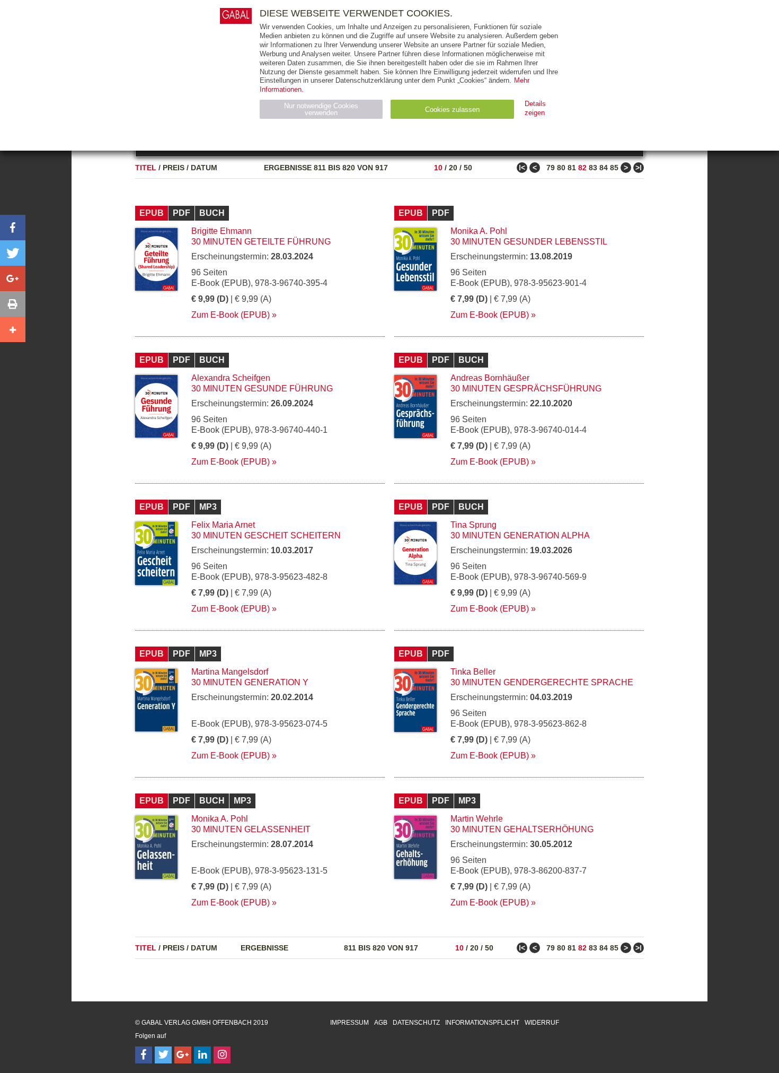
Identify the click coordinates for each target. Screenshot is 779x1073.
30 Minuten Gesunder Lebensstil (528, 241)
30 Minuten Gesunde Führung (262, 388)
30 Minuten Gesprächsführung (525, 388)
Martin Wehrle (476, 818)
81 (572, 167)
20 (453, 167)
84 (603, 167)
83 (593, 167)
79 (550, 167)
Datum (204, 167)
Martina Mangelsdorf (229, 671)
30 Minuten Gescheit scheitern (266, 535)
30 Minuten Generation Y (249, 682)
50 (468, 167)
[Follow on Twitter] (163, 1054)
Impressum (349, 1022)
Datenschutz (416, 1022)
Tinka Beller (472, 671)
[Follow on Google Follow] (182, 1054)
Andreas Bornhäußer (489, 377)
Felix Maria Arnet (223, 524)
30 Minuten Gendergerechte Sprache (541, 682)
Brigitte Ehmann (221, 230)
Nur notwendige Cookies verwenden (321, 109)
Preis (173, 167)
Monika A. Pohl (478, 230)
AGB (380, 1022)
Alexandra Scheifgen (230, 377)
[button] (12, 227)
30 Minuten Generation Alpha (520, 535)
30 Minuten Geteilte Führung (261, 241)
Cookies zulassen (452, 110)
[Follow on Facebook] (143, 1054)
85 (614, 167)
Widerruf (542, 1022)
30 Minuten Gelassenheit (251, 829)
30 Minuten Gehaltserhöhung (522, 829)
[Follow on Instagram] (222, 1054)
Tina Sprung (473, 524)
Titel (145, 167)
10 (438, 167)
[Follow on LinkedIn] (202, 1054)
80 (561, 167)
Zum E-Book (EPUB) (230, 314)
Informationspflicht (482, 1022)
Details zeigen (535, 108)
